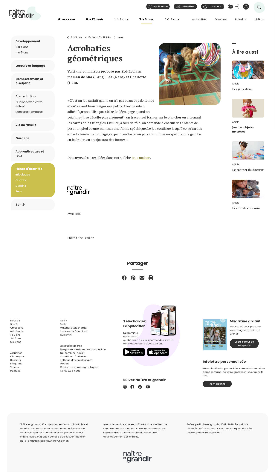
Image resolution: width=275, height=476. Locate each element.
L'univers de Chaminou (74, 331)
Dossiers (221, 19)
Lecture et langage (30, 66)
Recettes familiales (29, 112)
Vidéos (259, 19)
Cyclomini (66, 335)
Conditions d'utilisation (73, 356)
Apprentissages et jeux (30, 154)
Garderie (22, 138)
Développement (28, 41)
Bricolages (23, 174)
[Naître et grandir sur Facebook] (132, 387)
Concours (215, 6)
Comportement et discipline (29, 81)
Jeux (120, 37)
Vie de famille (26, 125)
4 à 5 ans (22, 52)
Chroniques (17, 356)
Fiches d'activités (99, 37)
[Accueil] (25, 13)
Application (160, 6)
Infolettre (188, 6)
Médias (64, 363)
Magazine (16, 363)
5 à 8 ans (172, 19)
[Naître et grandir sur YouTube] (148, 387)
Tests (63, 324)
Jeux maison (141, 157)
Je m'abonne (217, 384)
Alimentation (26, 96)
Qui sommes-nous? (72, 353)
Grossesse (66, 19)
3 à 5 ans (146, 19)
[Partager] (124, 277)
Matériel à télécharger (73, 327)
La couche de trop (71, 346)
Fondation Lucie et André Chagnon (48, 441)
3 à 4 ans (22, 47)
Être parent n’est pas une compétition (83, 349)
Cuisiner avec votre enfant (29, 104)
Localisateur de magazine (244, 343)
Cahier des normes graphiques (79, 367)
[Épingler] (133, 277)
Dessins (21, 186)
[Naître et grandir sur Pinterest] (140, 387)
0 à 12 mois (95, 19)
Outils (63, 320)
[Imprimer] (151, 277)
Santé (20, 205)
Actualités (199, 19)
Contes (21, 180)
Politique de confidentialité (76, 360)
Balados (240, 19)
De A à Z (15, 320)
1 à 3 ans (121, 19)
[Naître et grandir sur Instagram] (125, 387)
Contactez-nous (70, 370)
